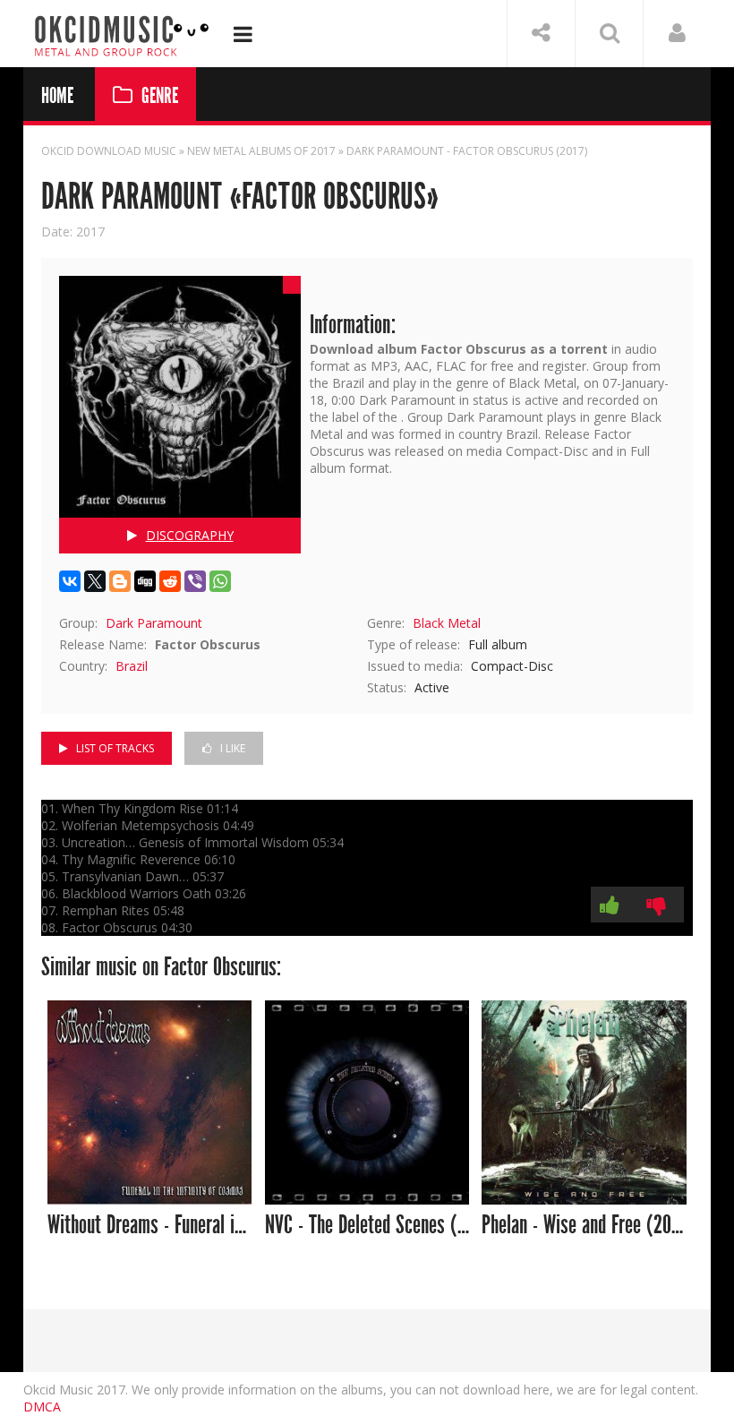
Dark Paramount (154, 622)
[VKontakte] (70, 581)
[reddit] (170, 581)
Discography (190, 535)
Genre (159, 95)
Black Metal (447, 622)
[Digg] (145, 581)
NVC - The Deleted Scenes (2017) (367, 1225)
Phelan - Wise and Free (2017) (584, 1225)
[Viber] (195, 581)
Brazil (131, 665)
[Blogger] (120, 581)
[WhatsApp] (220, 581)
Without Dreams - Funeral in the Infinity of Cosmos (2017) (149, 1225)
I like (232, 748)
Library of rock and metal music (121, 33)
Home (57, 95)
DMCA (42, 1406)
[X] (95, 581)
